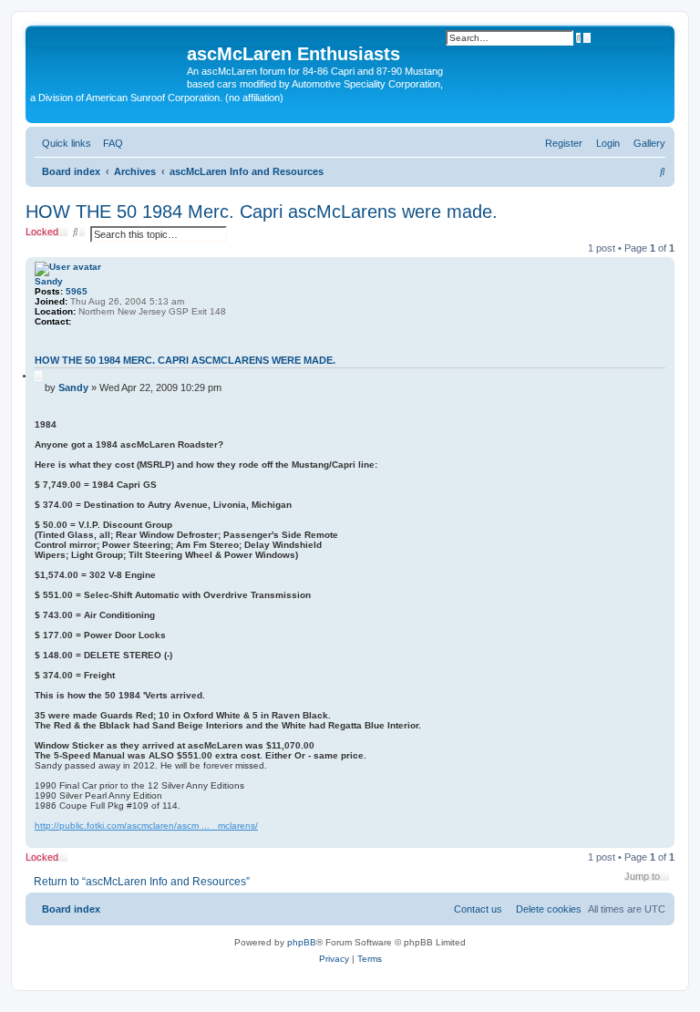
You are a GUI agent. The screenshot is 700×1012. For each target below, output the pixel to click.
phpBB (301, 942)
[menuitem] (645, 143)
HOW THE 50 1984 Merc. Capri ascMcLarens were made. (262, 211)
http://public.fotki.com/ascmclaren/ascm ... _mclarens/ (146, 826)
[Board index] (108, 59)
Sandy (49, 281)
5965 (77, 291)
